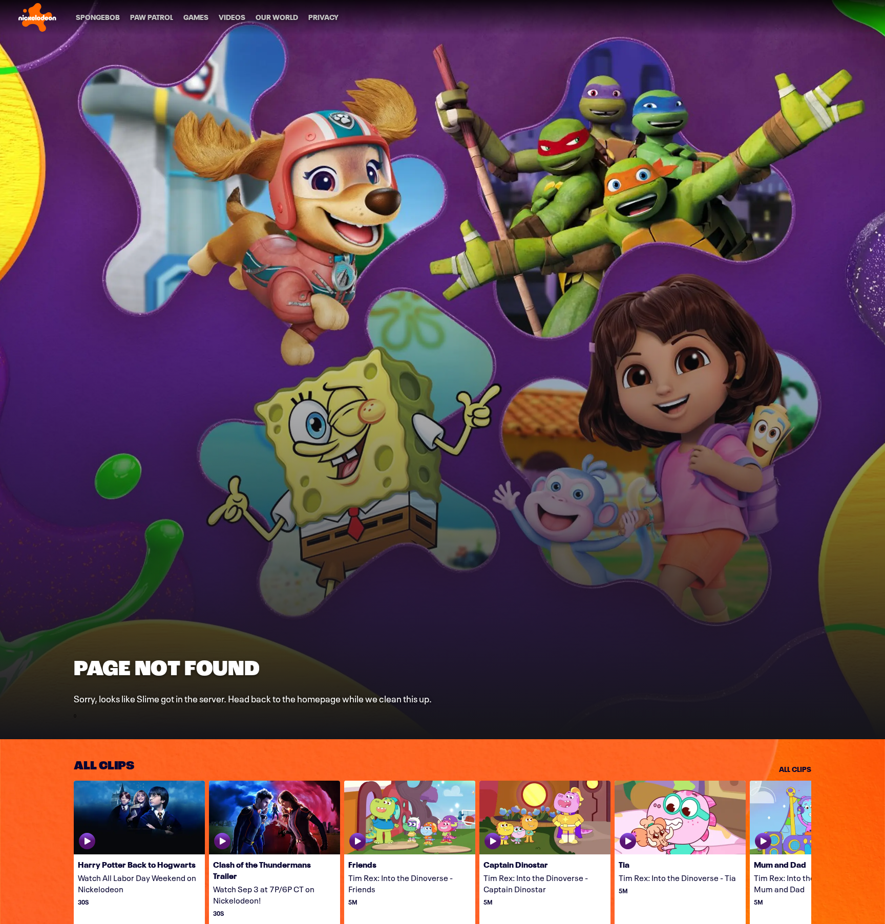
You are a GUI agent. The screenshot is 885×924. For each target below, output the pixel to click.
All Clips (795, 768)
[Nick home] (37, 17)
